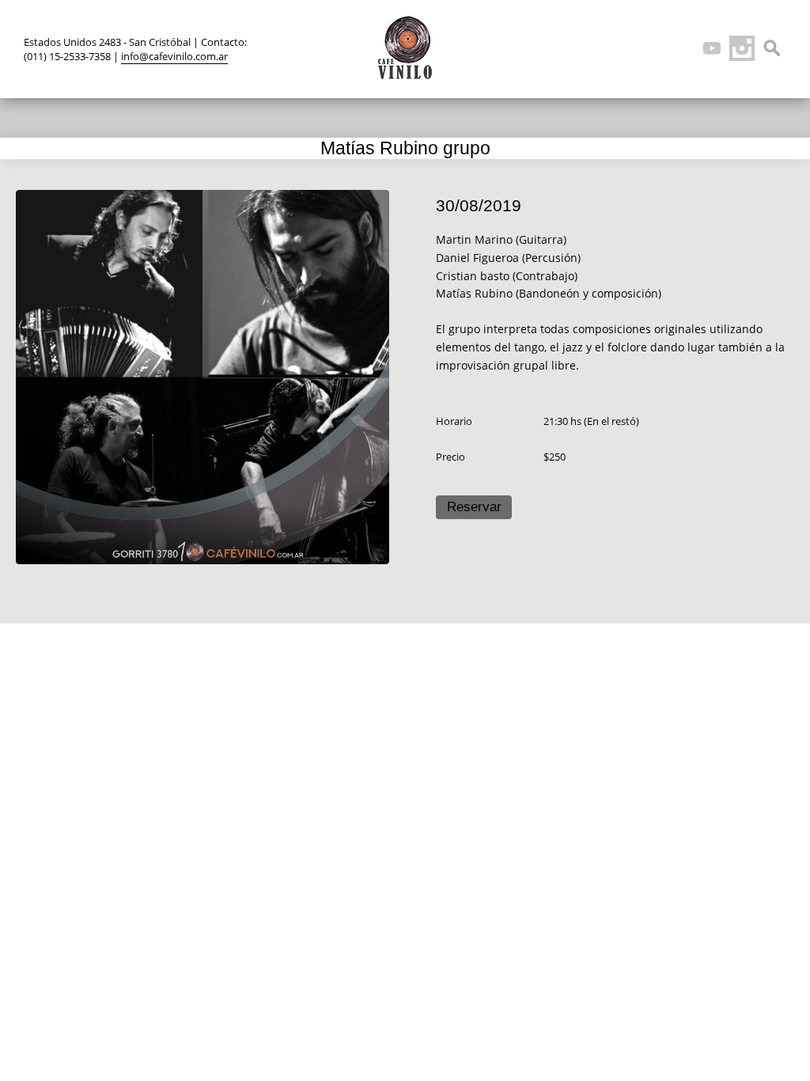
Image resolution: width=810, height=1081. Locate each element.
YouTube (712, 48)
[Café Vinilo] (405, 47)
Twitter (622, 48)
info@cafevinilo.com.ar (174, 56)
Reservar (474, 506)
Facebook (652, 48)
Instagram (742, 48)
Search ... (772, 48)
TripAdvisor (682, 48)
